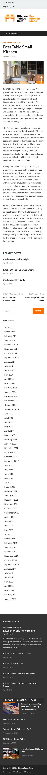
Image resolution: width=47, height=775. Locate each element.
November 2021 (11, 504)
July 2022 (8, 469)
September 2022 (11, 461)
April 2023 (9, 431)
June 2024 (8, 370)
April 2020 (9, 586)
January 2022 (10, 495)
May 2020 (8, 581)
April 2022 (9, 482)
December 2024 (11, 344)
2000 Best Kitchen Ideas (12, 42)
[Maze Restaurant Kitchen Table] (11, 749)
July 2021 (8, 521)
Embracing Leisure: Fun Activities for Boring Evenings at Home (31, 706)
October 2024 (10, 353)
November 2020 (11, 556)
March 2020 (9, 590)
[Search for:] (23, 311)
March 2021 (9, 538)
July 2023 (8, 418)
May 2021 (8, 530)
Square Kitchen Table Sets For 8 (17, 729)
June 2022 (8, 474)
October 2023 (10, 405)
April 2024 (9, 379)
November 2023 (11, 400)
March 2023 (9, 435)
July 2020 (8, 573)
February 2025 (10, 336)
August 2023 (10, 413)
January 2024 (10, 392)
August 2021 (10, 517)
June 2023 (8, 422)
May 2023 (8, 426)
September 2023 (11, 409)
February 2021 (10, 543)
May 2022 (8, 478)
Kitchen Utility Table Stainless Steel (19, 673)
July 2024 (8, 366)
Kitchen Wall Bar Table (14, 280)
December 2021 (11, 500)
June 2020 (8, 577)
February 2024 (10, 387)
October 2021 (10, 508)
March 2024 (9, 383)
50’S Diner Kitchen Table (14, 739)
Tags (33, 700)
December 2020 (11, 551)
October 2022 (10, 456)
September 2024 (11, 357)
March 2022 (9, 487)
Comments (22, 700)
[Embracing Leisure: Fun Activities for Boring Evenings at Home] (11, 704)
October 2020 (10, 560)
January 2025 (10, 340)
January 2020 (10, 599)
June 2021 (8, 525)
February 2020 (10, 594)
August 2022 (10, 465)
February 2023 (10, 439)
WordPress (17, 772)
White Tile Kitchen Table (14, 719)
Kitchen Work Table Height (16, 259)
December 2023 (11, 396)
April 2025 (9, 327)
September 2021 (11, 512)
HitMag (28, 772)
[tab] (9, 700)
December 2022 (11, 448)
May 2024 (8, 374)
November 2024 (11, 349)
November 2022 (11, 452)
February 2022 (10, 491)
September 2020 (11, 564)
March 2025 (9, 331)
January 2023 (10, 443)
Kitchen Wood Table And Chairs (18, 269)
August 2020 (10, 569)
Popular (9, 700)
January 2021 (10, 547)
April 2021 (9, 534)
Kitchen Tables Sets (25, 768)
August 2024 (10, 362)
